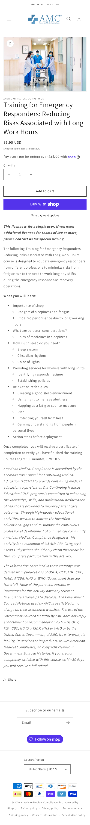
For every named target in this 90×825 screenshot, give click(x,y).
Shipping (8, 148)
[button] (9, 19)
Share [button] (12, 679)
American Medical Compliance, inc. (42, 802)
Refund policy (29, 808)
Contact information (44, 815)
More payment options (45, 215)
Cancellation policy (73, 815)
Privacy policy (50, 808)
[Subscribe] (68, 722)
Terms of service (72, 808)
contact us (24, 239)
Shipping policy (18, 815)
